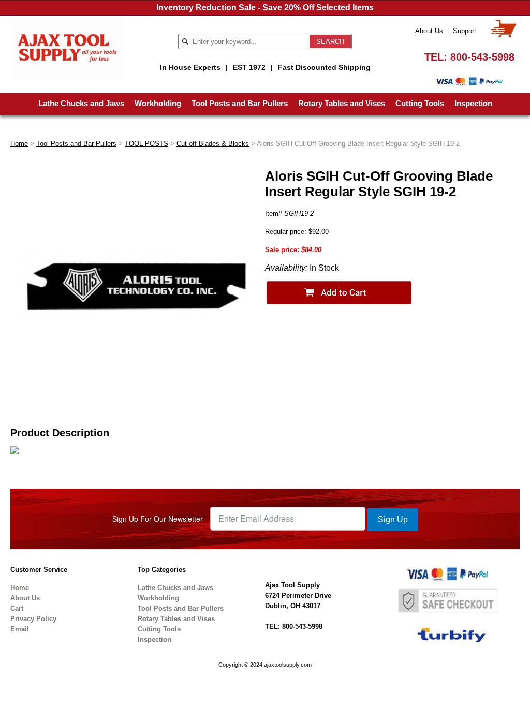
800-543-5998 (482, 57)
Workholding (158, 103)
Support (464, 31)
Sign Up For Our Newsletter (157, 518)
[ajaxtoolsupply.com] (67, 47)
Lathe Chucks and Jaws (81, 103)
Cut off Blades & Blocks (212, 144)
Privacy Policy (33, 619)
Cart (16, 608)
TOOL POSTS (146, 144)
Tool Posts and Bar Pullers (240, 103)
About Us (429, 31)
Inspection (473, 103)
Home (19, 144)
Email (19, 629)
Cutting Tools (419, 103)
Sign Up (393, 519)
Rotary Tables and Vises (341, 103)
